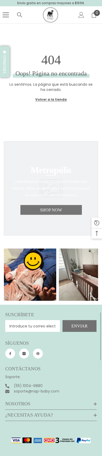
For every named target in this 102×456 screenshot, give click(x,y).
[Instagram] (24, 354)
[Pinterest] (38, 354)
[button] (5, 61)
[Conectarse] (81, 15)
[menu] (6, 15)
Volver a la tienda (51, 99)
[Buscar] (19, 15)
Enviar (79, 326)
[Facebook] (10, 354)
